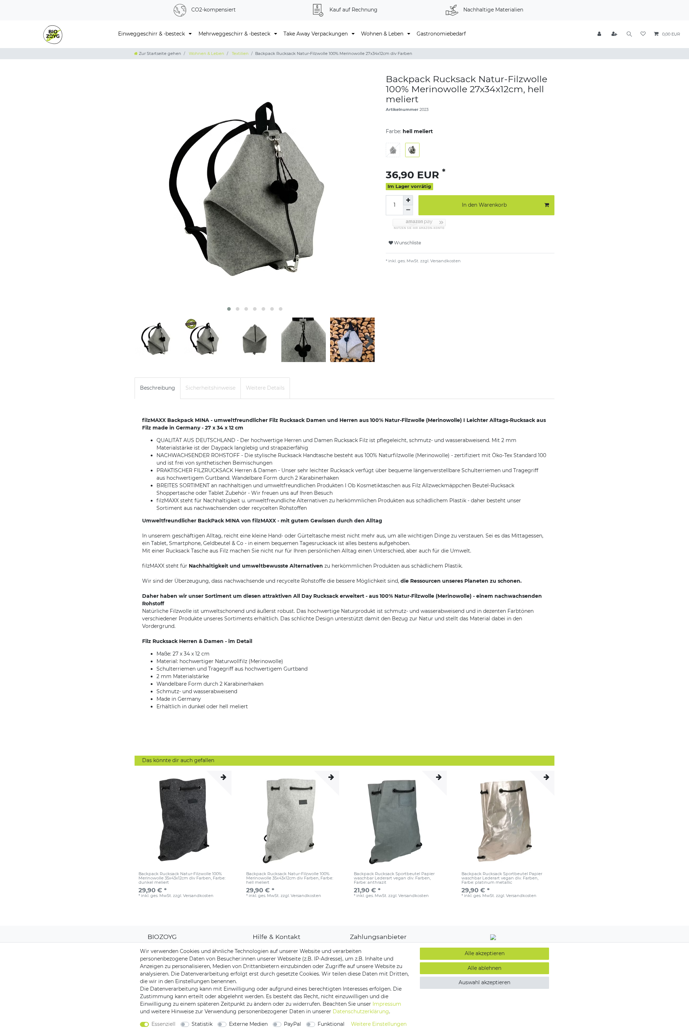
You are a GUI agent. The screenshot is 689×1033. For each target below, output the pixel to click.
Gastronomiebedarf (441, 33)
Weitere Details (265, 388)
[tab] (158, 388)
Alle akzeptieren (485, 953)
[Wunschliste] (643, 34)
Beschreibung (157, 388)
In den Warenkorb (484, 205)
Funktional (331, 1024)
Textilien (240, 53)
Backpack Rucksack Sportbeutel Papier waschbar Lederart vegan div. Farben (394, 878)
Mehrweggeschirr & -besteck (235, 33)
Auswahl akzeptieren (484, 982)
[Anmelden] (600, 34)
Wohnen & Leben (383, 33)
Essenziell (163, 1024)
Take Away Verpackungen (316, 33)
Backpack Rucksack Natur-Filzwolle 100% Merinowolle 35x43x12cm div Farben (182, 878)
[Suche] (629, 34)
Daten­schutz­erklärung (361, 1011)
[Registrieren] (614, 34)
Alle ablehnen (484, 968)
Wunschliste (407, 242)
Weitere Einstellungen (379, 1024)
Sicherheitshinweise (210, 388)
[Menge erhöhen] (408, 200)
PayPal (292, 1024)
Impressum (386, 1004)
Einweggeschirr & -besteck (152, 33)
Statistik (202, 1024)
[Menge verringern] (408, 210)
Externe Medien (248, 1024)
